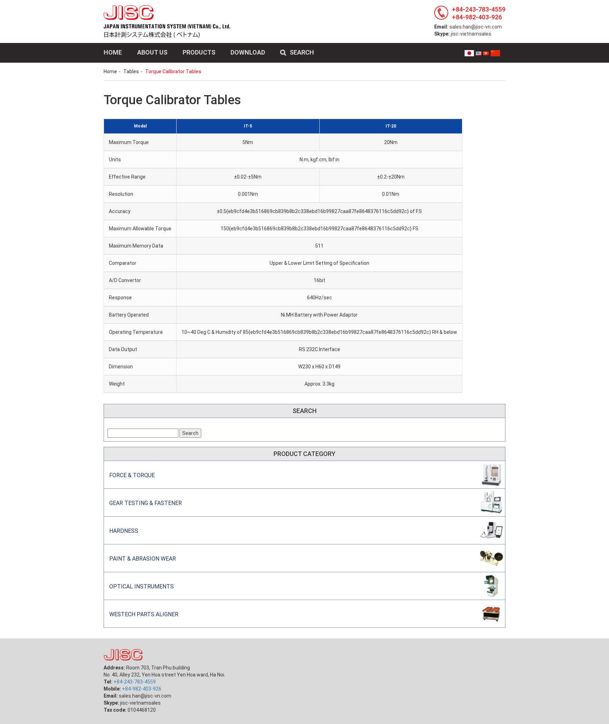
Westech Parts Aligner (143, 614)
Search (302, 52)
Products (199, 52)
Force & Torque (132, 475)
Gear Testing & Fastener (145, 503)
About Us (152, 52)
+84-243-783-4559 (478, 9)
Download (247, 52)
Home (113, 52)
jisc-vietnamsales (471, 34)
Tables (131, 71)
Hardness (123, 531)
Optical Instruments (141, 586)
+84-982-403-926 (477, 17)
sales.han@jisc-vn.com (475, 27)
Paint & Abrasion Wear (142, 558)
